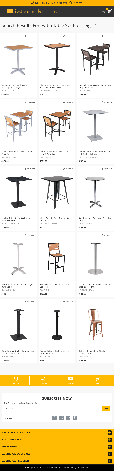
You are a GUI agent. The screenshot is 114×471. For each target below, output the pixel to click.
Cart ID (98, 383)
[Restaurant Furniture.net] (34, 11)
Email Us (71, 383)
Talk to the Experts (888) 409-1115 (51, 3)
